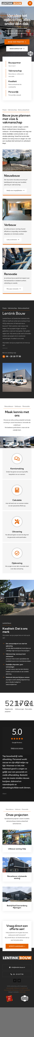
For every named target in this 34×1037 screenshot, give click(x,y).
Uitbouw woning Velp (17, 849)
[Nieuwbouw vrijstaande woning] (17, 858)
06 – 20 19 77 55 (13, 356)
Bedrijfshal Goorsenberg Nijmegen (17, 906)
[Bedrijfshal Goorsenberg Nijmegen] (17, 888)
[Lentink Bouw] (12, 3)
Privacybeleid (26, 990)
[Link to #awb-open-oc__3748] (30, 3)
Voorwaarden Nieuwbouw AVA (13, 990)
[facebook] (15, 980)
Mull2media (22, 992)
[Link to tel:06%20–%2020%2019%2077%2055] (3, 356)
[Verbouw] (17, 248)
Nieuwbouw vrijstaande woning (17, 877)
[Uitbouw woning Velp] (17, 831)
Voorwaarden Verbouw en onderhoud (16, 988)
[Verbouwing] (17, 199)
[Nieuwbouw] (17, 150)
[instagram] (19, 980)
